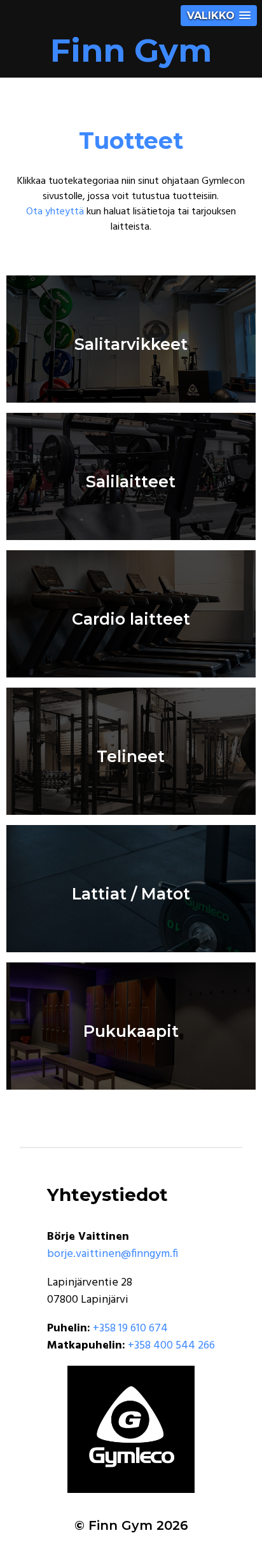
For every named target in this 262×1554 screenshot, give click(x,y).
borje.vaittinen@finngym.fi (112, 1254)
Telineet (131, 756)
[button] (219, 15)
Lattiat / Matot (131, 893)
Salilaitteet (131, 481)
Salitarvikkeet (131, 344)
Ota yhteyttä (55, 212)
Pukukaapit (131, 1031)
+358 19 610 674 (130, 1328)
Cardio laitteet (131, 618)
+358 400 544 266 (171, 1345)
